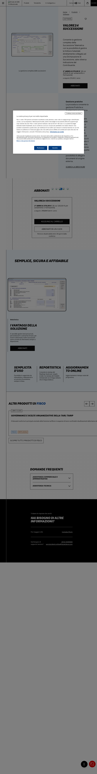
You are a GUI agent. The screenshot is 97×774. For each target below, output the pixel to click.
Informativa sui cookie (57, 132)
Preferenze (40, 147)
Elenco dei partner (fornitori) (26, 141)
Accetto (55, 147)
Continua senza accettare (73, 113)
